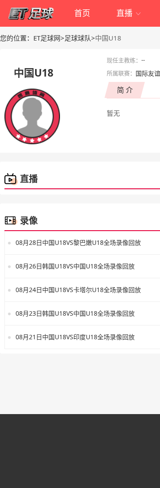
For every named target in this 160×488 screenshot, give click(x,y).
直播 (129, 13)
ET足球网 (46, 37)
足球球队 (77, 37)
